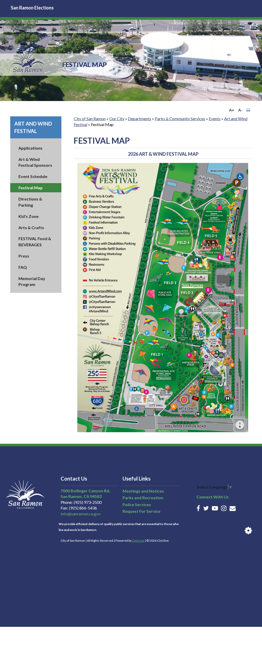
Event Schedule (32, 176)
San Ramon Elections (32, 7)
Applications (30, 148)
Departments (139, 118)
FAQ (22, 267)
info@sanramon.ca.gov (81, 513)
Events (215, 118)
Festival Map (30, 187)
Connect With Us (212, 496)
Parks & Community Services (180, 118)
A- (240, 109)
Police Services (137, 504)
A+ (231, 109)
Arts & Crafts (31, 227)
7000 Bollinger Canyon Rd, (85, 490)
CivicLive (138, 540)
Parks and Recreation (143, 497)
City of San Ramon (90, 118)
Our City (116, 118)
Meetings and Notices (143, 490)
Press (23, 255)
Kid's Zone (28, 216)
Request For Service (141, 511)
